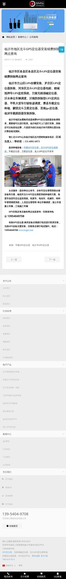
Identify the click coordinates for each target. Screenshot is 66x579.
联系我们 (6, 303)
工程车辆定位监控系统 (12, 395)
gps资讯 (6, 441)
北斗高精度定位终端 (11, 371)
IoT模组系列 (8, 357)
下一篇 (52, 259)
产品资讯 (6, 457)
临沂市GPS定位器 (40, 245)
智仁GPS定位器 (9, 427)
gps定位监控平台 (10, 419)
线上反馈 (6, 296)
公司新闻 (33, 36)
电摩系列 (6, 333)
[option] (33, 20)
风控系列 (6, 318)
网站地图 (36, 555)
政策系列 (6, 326)
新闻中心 (22, 36)
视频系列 (6, 341)
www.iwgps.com (26, 230)
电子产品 (7, 364)
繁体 (20, 565)
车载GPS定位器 (22, 245)
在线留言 (13, 525)
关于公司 (7, 280)
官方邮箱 (9, 504)
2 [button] (34, 30)
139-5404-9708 (15, 513)
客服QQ (8, 487)
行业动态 (6, 449)
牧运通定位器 (8, 411)
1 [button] (32, 30)
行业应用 (7, 310)
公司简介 (6, 288)
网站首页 (10, 36)
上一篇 (14, 259)
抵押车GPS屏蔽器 (10, 403)
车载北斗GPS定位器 (11, 379)
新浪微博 (9, 495)
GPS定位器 (7, 552)
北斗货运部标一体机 (11, 387)
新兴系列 (6, 349)
